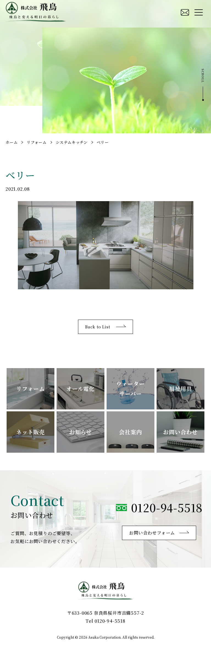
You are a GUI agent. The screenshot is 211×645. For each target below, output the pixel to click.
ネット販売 (30, 432)
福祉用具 (180, 389)
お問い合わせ (180, 432)
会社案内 (130, 432)
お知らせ (80, 432)
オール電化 (80, 389)
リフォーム (30, 389)
